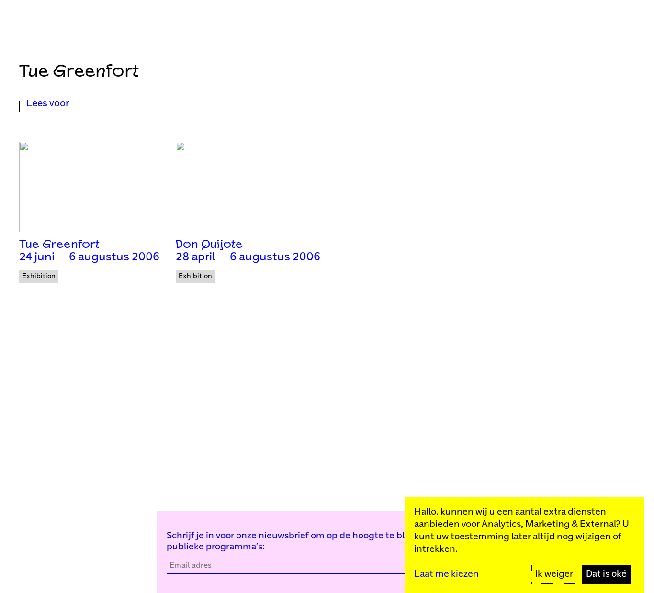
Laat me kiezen (446, 574)
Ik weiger (554, 574)
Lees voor (47, 103)
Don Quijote (209, 244)
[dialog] (524, 545)
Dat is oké (606, 574)
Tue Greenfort (59, 244)
